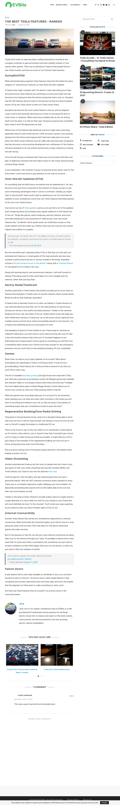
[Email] (106, 4)
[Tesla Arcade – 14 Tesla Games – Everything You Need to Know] (97, 43)
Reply (72, 696)
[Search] (114, 4)
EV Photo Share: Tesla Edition (96, 127)
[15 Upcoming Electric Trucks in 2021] (97, 78)
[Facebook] (95, 4)
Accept (104, 803)
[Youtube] (103, 4)
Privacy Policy (73, 800)
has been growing (30, 375)
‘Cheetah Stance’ (65, 263)
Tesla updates (30, 208)
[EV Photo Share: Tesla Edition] (97, 112)
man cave (52, 471)
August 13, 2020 (31, 562)
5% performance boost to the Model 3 (30, 263)
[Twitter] (98, 4)
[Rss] (109, 4)
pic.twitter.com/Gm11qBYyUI (19, 559)
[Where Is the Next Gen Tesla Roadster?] (22, 655)
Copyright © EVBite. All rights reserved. (46, 800)
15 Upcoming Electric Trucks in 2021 (97, 94)
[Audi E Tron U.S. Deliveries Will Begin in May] (57, 655)
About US (87, 800)
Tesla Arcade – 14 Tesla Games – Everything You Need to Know (97, 59)
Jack (13, 25)
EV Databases (75, 5)
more (85, 5)
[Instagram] (101, 4)
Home (52, 5)
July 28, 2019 (35, 245)
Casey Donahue (25, 695)
